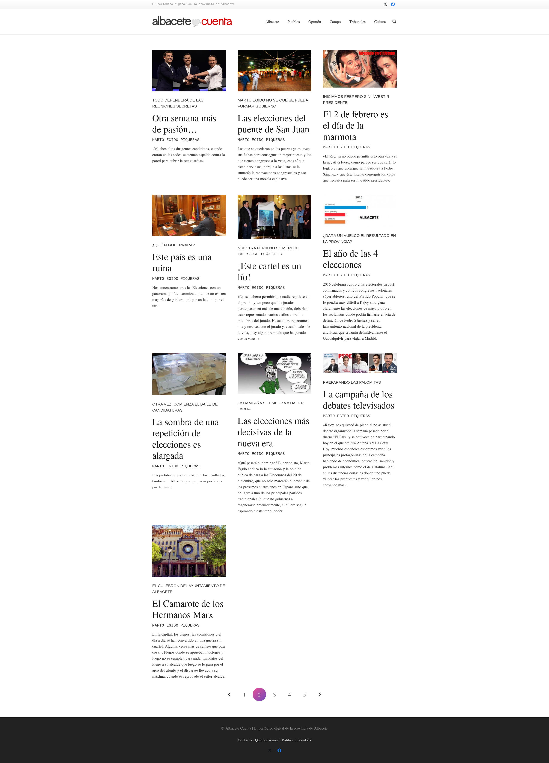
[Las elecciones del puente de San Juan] (274, 70)
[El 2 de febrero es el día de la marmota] (360, 69)
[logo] (192, 21)
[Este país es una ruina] (189, 215)
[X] (385, 4)
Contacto (245, 739)
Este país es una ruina (181, 262)
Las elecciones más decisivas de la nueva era (273, 431)
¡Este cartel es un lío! (269, 271)
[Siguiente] (319, 694)
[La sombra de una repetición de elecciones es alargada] (189, 374)
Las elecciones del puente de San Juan (273, 123)
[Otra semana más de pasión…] (189, 70)
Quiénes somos (267, 739)
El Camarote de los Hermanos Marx (187, 609)
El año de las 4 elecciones (350, 258)
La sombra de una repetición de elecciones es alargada (185, 438)
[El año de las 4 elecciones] (360, 211)
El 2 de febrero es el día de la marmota (355, 124)
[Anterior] (229, 694)
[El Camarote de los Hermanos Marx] (189, 551)
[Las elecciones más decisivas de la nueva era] (274, 373)
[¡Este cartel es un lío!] (274, 217)
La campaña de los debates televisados (358, 399)
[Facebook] (393, 4)
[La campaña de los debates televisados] (360, 363)
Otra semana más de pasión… (184, 123)
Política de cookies (296, 739)
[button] (394, 21)
